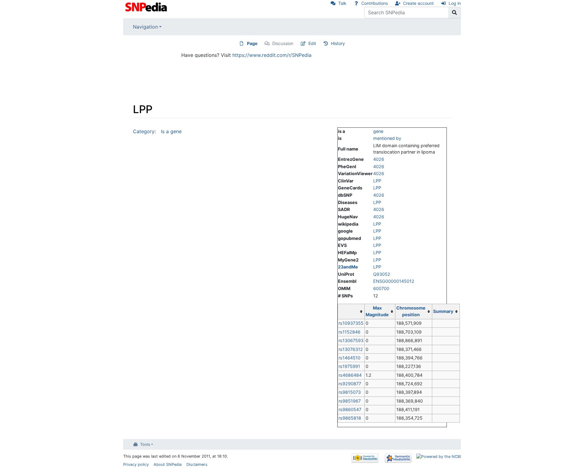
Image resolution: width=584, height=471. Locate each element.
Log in (455, 3)
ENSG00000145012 (393, 281)
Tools (145, 444)
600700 (381, 288)
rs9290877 (350, 383)
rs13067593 (351, 340)
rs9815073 (350, 392)
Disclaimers (196, 464)
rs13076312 (351, 349)
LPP (377, 180)
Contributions (374, 3)
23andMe (348, 266)
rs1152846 (349, 331)
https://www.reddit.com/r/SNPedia (271, 55)
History (338, 43)
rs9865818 (350, 418)
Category (144, 131)
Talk (342, 3)
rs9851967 (350, 400)
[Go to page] (454, 12)
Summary (443, 311)
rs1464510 (349, 357)
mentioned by (387, 138)
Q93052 (381, 274)
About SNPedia (168, 464)
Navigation (145, 27)
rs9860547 (350, 409)
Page (252, 43)
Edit (312, 43)
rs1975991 (349, 366)
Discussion (282, 43)
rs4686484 (350, 375)
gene (378, 131)
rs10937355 (351, 323)
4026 (378, 159)
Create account (418, 3)
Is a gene (171, 131)
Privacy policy (136, 464)
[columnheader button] (351, 311)
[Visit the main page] (146, 6)
